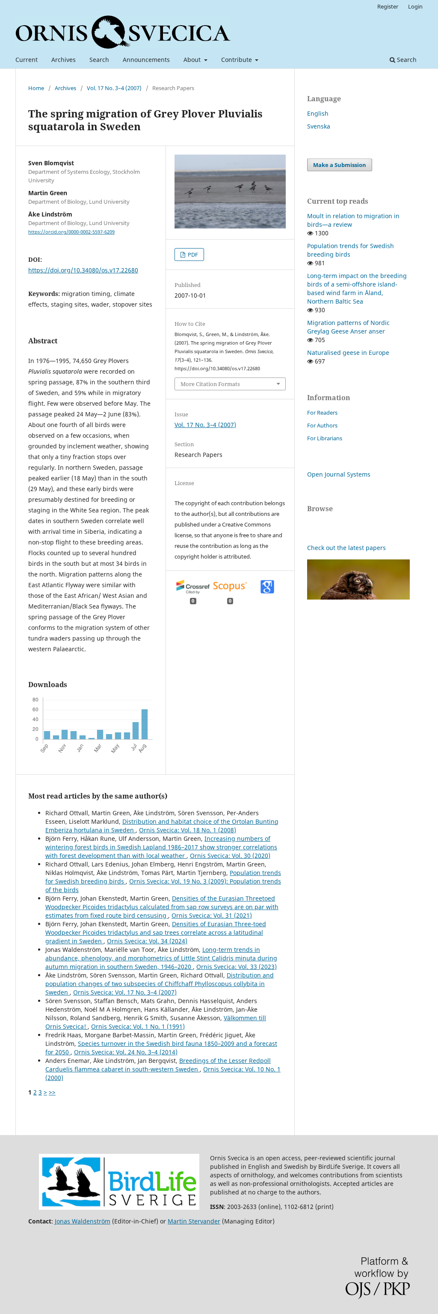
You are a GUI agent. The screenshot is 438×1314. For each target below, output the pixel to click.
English (317, 113)
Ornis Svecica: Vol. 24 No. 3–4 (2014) (126, 1052)
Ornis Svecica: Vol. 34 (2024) (147, 941)
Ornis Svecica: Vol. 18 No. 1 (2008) (187, 830)
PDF (192, 254)
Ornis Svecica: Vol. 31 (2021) (212, 915)
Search (99, 60)
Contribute (237, 60)
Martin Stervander (194, 1221)
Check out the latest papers (346, 548)
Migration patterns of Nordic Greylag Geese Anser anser (348, 327)
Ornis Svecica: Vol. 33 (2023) (236, 967)
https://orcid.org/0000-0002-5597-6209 (71, 232)
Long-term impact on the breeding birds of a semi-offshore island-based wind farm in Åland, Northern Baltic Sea (357, 288)
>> (52, 1092)
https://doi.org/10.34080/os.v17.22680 (83, 270)
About (192, 60)
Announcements (146, 60)
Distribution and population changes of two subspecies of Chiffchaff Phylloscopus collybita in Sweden (159, 983)
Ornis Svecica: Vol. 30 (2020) (230, 856)
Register (387, 6)
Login (415, 6)
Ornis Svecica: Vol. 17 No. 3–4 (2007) (125, 992)
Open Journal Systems (338, 474)
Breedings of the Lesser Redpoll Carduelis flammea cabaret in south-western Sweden (158, 1064)
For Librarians (324, 438)
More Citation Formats (210, 384)
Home (36, 88)
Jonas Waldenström (82, 1221)
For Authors (322, 425)
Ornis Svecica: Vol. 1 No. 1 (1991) (138, 1026)
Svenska (318, 126)
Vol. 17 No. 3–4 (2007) (114, 88)
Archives (63, 60)
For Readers (322, 412)
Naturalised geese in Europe (348, 352)
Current (26, 60)
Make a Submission (339, 165)
